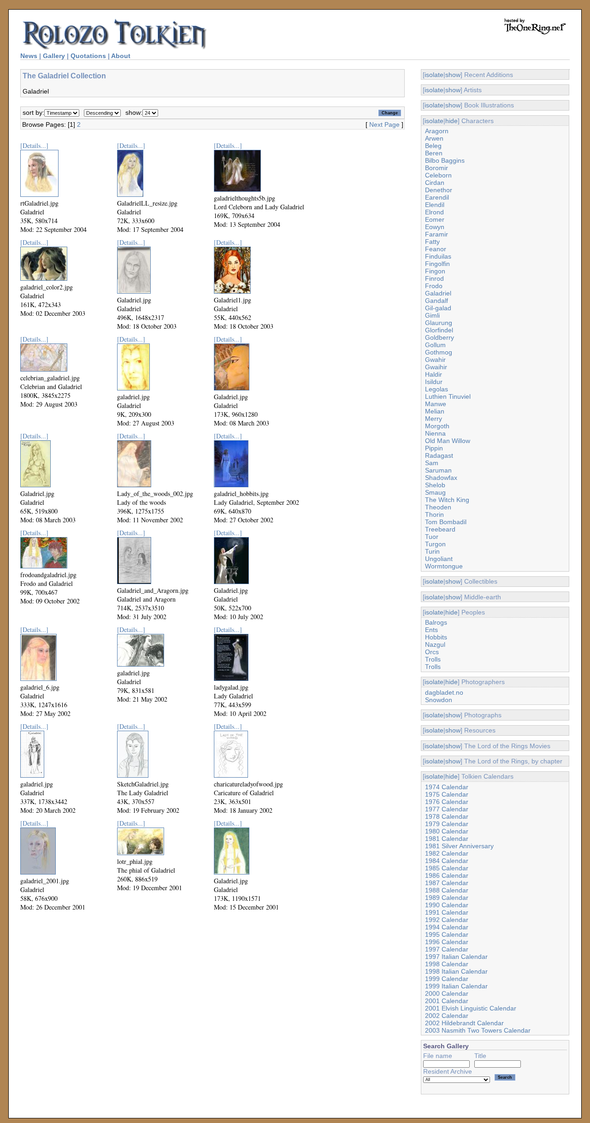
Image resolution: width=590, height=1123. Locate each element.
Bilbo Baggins (445, 160)
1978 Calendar (446, 816)
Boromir (436, 167)
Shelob (435, 485)
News (28, 55)
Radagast (439, 455)
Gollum (435, 345)
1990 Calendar (446, 905)
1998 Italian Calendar (456, 971)
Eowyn (434, 227)
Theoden (438, 507)
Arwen (434, 138)
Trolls (433, 659)
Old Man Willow (447, 440)
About (120, 55)
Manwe (435, 404)
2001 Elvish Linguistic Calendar (470, 1008)
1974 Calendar (446, 787)
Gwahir (435, 359)
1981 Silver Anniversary (459, 846)
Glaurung (438, 322)
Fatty (432, 241)
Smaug (435, 492)
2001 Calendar (446, 1001)
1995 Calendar (446, 934)
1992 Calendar (446, 919)
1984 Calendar (446, 860)
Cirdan (434, 182)
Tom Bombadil (445, 522)
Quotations (88, 55)
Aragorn (436, 131)
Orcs (432, 652)
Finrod (434, 278)
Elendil (434, 204)
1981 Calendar (446, 838)
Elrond (434, 212)
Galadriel (438, 293)
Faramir (436, 234)
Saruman (438, 470)
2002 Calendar (446, 1015)
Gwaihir (436, 367)
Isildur (433, 381)
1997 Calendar (446, 949)
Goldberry (439, 337)
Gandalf (436, 300)
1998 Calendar (446, 964)
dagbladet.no (444, 692)
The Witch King (447, 499)
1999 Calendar (446, 978)
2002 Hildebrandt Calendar (464, 1023)
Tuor (431, 536)
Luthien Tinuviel (448, 396)
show (452, 74)
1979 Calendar (446, 823)
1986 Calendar (446, 875)
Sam (431, 463)
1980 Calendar (446, 831)
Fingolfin (437, 263)
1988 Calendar (446, 890)
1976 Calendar (446, 801)
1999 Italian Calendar (456, 986)
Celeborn (438, 175)
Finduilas (438, 256)
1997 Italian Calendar (456, 956)
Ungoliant (439, 558)
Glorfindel (439, 330)
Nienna (435, 433)
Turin (432, 551)
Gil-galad (438, 308)
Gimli (432, 315)
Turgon (435, 544)
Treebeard (440, 529)
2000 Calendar (446, 993)
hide (451, 120)
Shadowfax (441, 477)
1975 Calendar (446, 794)
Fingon (435, 271)
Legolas (436, 389)
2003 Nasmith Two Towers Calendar (478, 1030)
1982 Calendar (446, 853)
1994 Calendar (446, 927)
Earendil (437, 197)
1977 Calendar (446, 809)
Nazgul (435, 644)
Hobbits (436, 637)
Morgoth (437, 426)
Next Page (384, 124)
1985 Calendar (446, 868)
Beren (433, 153)
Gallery (54, 55)
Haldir (433, 374)
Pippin (434, 448)
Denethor (438, 190)
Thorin (434, 514)
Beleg (433, 145)
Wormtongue (444, 566)
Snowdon (438, 699)
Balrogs (436, 622)
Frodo (433, 286)
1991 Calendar (446, 912)
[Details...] (34, 145)
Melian (434, 411)
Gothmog (438, 352)
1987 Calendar (446, 883)
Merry (433, 418)
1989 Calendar (446, 897)
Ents (431, 629)
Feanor (435, 249)
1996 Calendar (446, 942)
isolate (434, 74)
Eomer (434, 219)
